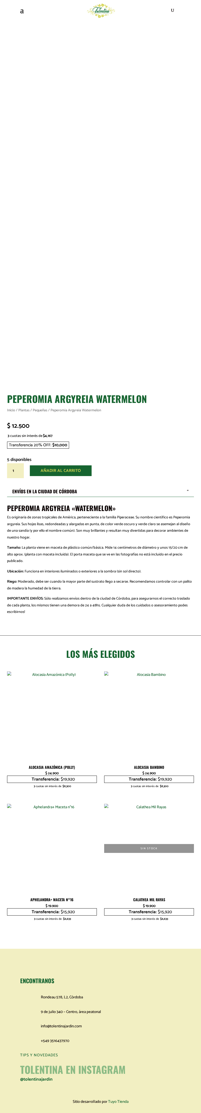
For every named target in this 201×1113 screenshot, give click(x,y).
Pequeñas (40, 410)
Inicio (11, 410)
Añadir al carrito (61, 470)
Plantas (24, 410)
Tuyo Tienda (118, 1101)
